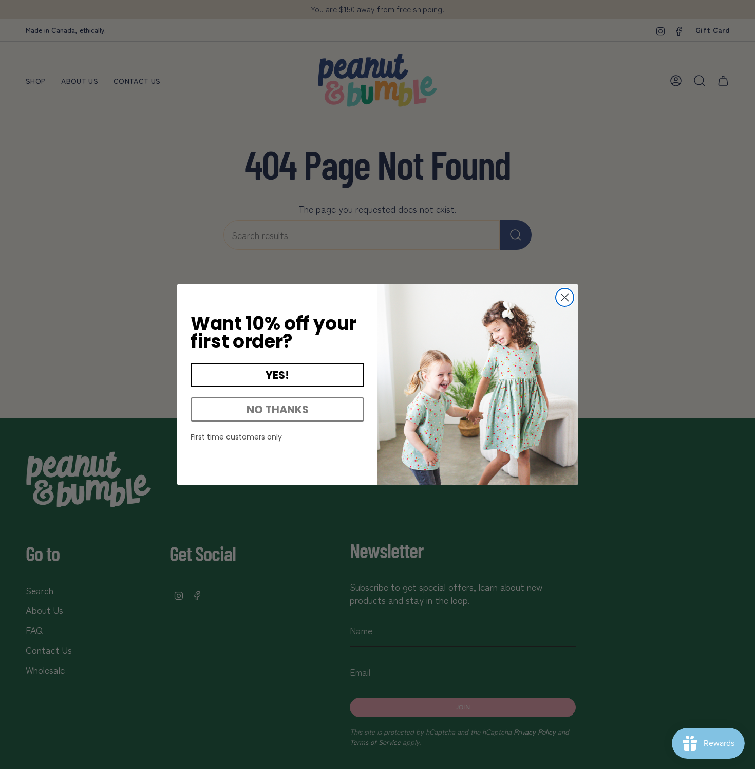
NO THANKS (278, 409)
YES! (277, 375)
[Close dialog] (565, 297)
